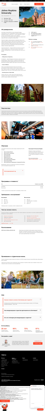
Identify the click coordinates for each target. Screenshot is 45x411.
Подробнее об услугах (4, 223)
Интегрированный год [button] (10, 171)
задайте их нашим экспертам (33, 159)
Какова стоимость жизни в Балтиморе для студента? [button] (18, 300)
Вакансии (42, 0)
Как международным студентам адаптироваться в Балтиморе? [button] (20, 310)
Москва (3, 358)
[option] (22, 93)
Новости (22, 0)
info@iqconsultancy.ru (4, 381)
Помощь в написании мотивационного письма (11, 219)
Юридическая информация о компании (7, 376)
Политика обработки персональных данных (7, 374)
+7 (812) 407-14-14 (37, 341)
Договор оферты (3, 373)
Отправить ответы (4, 400)
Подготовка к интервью (7, 218)
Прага (23, 358)
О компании (26, 0)
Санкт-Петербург (14, 358)
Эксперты (30, 0)
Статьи (38, 0)
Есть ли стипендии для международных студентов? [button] (17, 317)
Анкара (2, 368)
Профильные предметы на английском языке (33, 218)
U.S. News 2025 (35, 45)
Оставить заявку (39, 4)
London (34, 358)
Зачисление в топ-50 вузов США (32, 217)
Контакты (35, 0)
